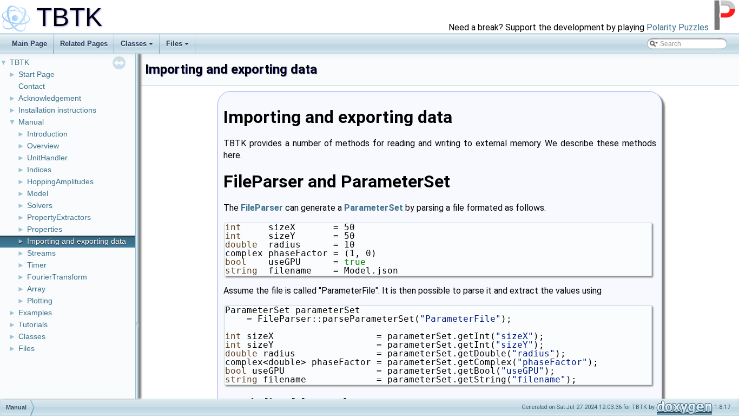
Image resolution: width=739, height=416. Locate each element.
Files (174, 44)
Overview (43, 145)
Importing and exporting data (76, 241)
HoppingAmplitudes (60, 181)
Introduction (47, 133)
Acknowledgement (49, 98)
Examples (35, 312)
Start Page (36, 74)
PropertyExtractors (59, 217)
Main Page (29, 44)
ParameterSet (373, 208)
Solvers (39, 205)
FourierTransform (57, 276)
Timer (37, 265)
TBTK (19, 62)
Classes (134, 44)
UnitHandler (47, 157)
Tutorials (33, 324)
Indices (39, 169)
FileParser (262, 208)
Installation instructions (57, 110)
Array (36, 288)
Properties (44, 229)
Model (37, 193)
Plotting (39, 300)
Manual (31, 122)
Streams (41, 253)
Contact (31, 86)
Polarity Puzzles (677, 27)
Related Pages (84, 44)
